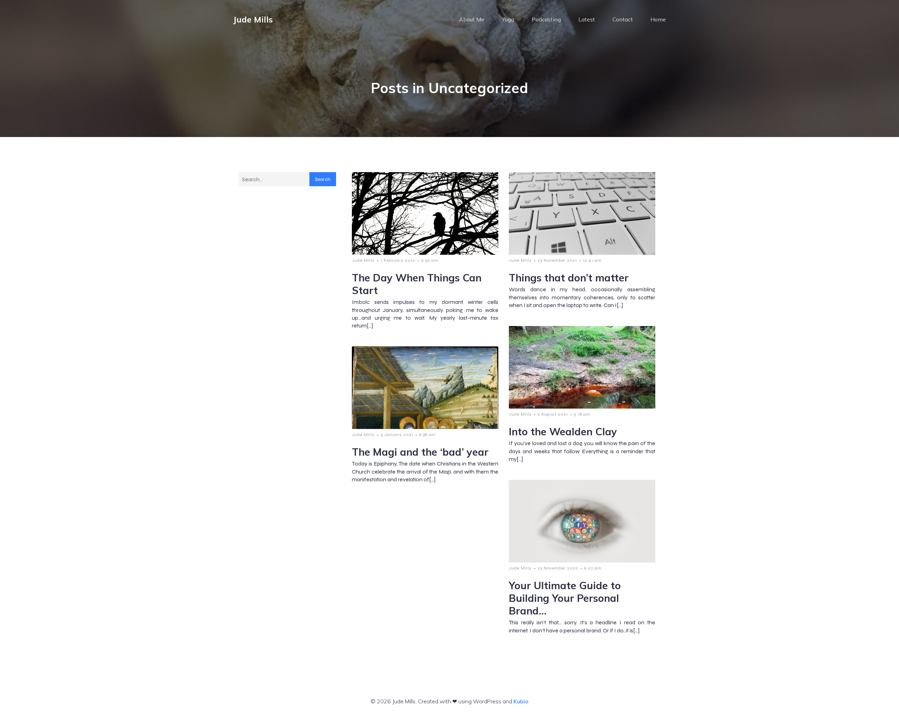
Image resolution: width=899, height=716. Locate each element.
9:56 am (429, 260)
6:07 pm (593, 568)
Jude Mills (363, 260)
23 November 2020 (558, 568)
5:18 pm (582, 414)
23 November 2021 (557, 260)
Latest (586, 19)
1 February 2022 (398, 260)
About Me (471, 19)
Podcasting (546, 19)
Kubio (521, 701)
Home (658, 19)
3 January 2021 (397, 434)
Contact (622, 19)
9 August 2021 (553, 414)
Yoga (508, 19)
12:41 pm (592, 260)
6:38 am (427, 434)
